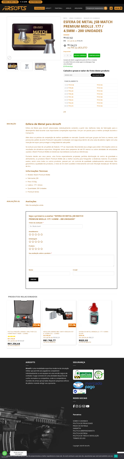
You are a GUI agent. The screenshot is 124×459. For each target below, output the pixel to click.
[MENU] (32, 8)
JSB (64, 112)
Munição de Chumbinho (92, 18)
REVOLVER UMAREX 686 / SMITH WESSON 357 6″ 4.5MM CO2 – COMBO (58, 332)
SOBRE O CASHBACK (80, 421)
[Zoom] (9, 58)
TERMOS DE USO (79, 438)
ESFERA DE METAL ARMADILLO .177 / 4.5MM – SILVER (94, 332)
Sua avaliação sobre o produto (40, 253)
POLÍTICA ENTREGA (80, 433)
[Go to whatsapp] (4, 453)
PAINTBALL (58, 8)
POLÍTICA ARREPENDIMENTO (84, 431)
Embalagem (33, 239)
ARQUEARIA (78, 8)
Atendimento (33, 231)
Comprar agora (94, 55)
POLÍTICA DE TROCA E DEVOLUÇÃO (86, 436)
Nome (31, 270)
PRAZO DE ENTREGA (80, 426)
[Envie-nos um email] (24, 2)
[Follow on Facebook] (20, 2)
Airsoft (45, 128)
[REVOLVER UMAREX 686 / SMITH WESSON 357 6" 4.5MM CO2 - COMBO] (59, 313)
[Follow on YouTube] (26, 2)
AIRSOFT (48, 8)
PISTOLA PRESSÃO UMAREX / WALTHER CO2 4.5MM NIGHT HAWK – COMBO (22, 332)
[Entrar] (111, 8)
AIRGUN (68, 8)
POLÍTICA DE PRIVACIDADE (83, 423)
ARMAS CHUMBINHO (75, 18)
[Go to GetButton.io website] (5, 457)
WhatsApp (69, 66)
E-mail (75, 270)
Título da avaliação (36, 223)
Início (65, 18)
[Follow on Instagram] (22, 2)
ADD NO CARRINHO (80, 55)
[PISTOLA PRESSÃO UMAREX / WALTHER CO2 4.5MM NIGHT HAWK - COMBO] (23, 313)
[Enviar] (105, 8)
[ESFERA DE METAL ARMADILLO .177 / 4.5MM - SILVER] (95, 313)
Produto (32, 246)
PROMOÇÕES (39, 8)
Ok (116, 456)
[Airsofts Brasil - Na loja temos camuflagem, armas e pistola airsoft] (14, 8)
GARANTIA (77, 428)
